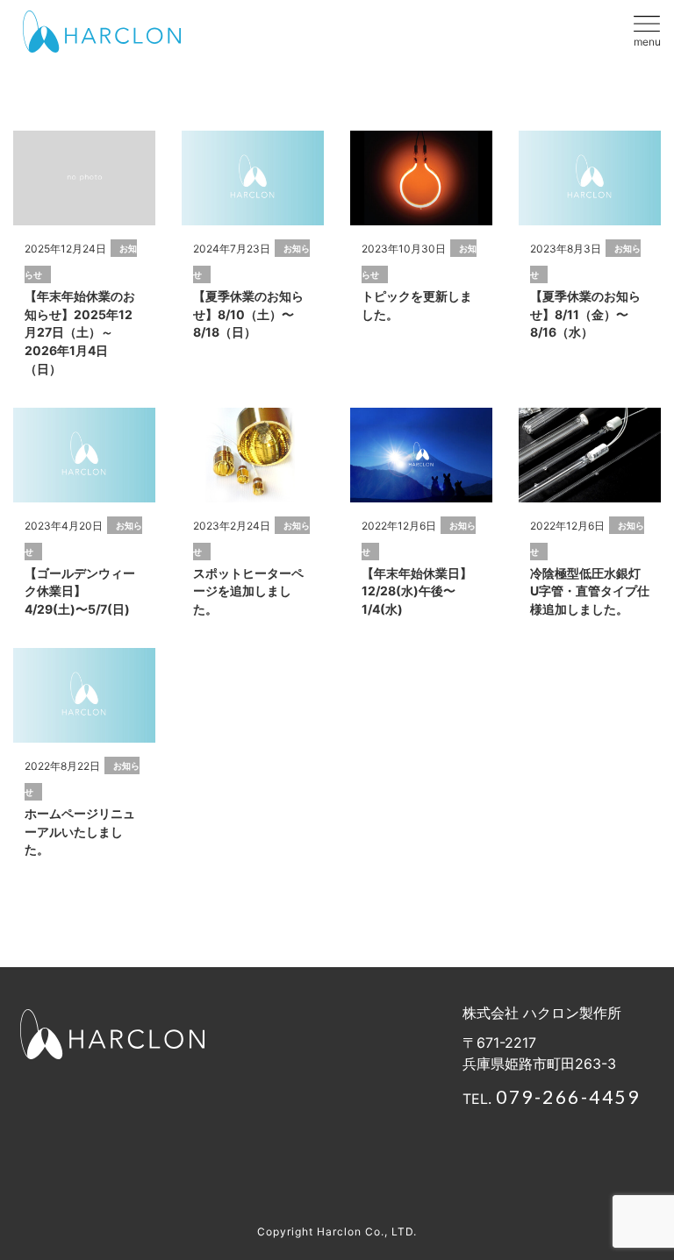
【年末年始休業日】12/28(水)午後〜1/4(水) (417, 591)
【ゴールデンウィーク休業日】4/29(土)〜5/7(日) (80, 591)
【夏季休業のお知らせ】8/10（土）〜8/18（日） (248, 314)
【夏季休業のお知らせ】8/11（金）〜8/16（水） (585, 314)
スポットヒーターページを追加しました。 (248, 591)
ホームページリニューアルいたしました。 (80, 832)
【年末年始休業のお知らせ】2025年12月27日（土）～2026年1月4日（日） (80, 332)
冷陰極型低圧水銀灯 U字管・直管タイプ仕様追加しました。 (589, 591)
